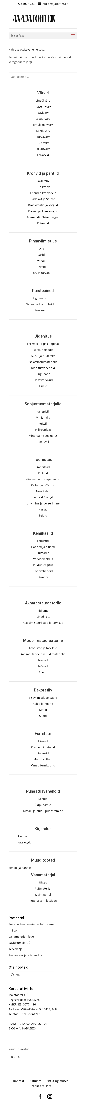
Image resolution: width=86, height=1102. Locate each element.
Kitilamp (43, 610)
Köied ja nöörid (43, 704)
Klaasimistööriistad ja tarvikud (43, 623)
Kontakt (18, 1081)
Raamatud (24, 836)
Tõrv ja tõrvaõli (41, 273)
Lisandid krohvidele (43, 193)
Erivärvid (43, 155)
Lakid (41, 255)
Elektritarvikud (43, 380)
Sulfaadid (43, 553)
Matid (43, 710)
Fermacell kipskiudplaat (43, 344)
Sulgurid (43, 753)
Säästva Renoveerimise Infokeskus (31, 924)
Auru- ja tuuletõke (43, 356)
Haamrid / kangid (43, 497)
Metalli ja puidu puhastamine (43, 811)
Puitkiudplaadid (43, 350)
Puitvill (43, 423)
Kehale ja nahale (19, 868)
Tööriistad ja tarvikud (43, 648)
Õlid (41, 249)
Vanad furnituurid (43, 765)
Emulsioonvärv (43, 125)
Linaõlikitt (43, 617)
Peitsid (41, 267)
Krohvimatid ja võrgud (43, 205)
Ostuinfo (35, 1081)
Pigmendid (40, 298)
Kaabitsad (43, 467)
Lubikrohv (43, 187)
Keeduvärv (43, 131)
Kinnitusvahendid (43, 368)
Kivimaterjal (43, 894)
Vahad (41, 261)
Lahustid (43, 541)
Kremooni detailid (43, 747)
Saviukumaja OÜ (20, 943)
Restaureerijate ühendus (25, 955)
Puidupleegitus (43, 565)
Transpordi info (40, 1086)
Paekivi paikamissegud (43, 211)
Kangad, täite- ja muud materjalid (43, 654)
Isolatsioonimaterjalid (43, 362)
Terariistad (43, 491)
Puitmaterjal (43, 888)
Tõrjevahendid (43, 571)
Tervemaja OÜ (18, 949)
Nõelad (43, 666)
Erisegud (43, 223)
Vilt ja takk (43, 417)
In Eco (13, 930)
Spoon (43, 672)
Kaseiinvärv (43, 106)
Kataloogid (24, 842)
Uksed (43, 882)
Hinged (43, 741)
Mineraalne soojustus (43, 436)
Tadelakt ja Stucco (43, 199)
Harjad (43, 509)
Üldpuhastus (43, 805)
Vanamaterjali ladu (21, 936)
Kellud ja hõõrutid (43, 485)
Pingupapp (43, 374)
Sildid (43, 716)
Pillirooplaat (43, 429)
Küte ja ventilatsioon (43, 900)
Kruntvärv (43, 149)
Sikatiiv (43, 577)
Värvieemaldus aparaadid (43, 479)
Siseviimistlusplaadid (43, 698)
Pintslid (43, 473)
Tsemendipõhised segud (43, 217)
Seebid (43, 799)
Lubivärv (43, 143)
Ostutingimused (58, 1081)
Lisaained (40, 310)
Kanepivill (43, 411)
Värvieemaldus (43, 559)
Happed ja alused (43, 547)
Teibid (43, 515)
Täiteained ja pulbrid (40, 304)
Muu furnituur (43, 759)
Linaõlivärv (43, 100)
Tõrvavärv (43, 137)
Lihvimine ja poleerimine (43, 503)
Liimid (43, 386)
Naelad (43, 660)
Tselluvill (43, 442)
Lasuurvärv (43, 119)
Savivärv (43, 112)
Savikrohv (43, 181)
